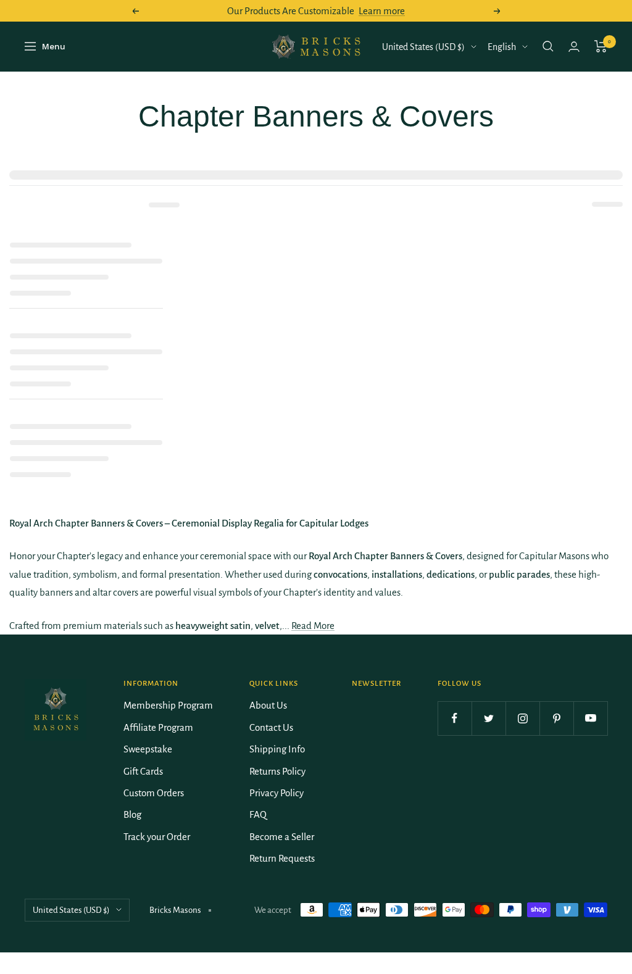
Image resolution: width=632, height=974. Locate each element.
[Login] (574, 46)
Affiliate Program (158, 727)
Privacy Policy (276, 793)
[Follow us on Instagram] (522, 718)
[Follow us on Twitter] (488, 718)
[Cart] (600, 46)
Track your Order (156, 836)
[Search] (548, 46)
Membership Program (168, 705)
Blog (132, 814)
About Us (268, 705)
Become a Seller (281, 836)
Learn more (382, 11)
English (502, 47)
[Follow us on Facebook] (455, 718)
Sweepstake (147, 749)
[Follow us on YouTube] (590, 718)
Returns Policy (277, 771)
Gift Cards (143, 771)
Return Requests (282, 858)
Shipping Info (277, 749)
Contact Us (271, 727)
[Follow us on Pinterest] (556, 718)
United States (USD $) (423, 47)
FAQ (258, 814)
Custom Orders (153, 793)
